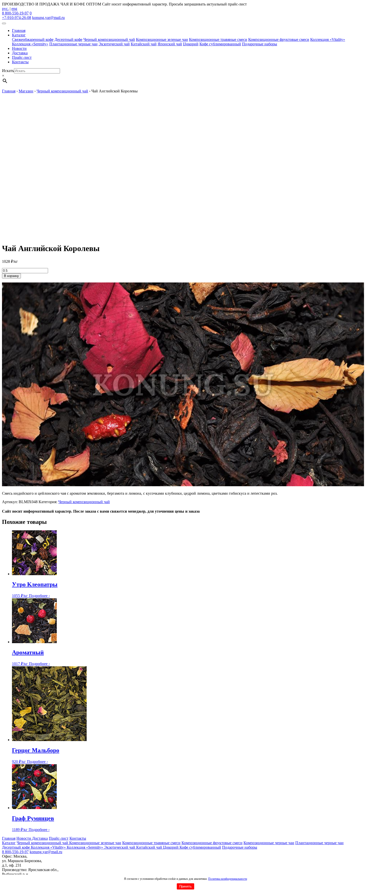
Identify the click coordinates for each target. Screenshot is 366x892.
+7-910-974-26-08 (16, 17)
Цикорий (190, 44)
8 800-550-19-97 (15, 13)
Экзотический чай (114, 44)
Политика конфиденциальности (227, 879)
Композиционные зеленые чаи (162, 39)
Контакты (20, 62)
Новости (19, 48)
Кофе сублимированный (220, 44)
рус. (5, 8)
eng (14, 8)
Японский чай (170, 44)
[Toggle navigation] (4, 23)
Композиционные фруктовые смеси (278, 39)
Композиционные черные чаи (269, 843)
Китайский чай (144, 44)
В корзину (11, 276)
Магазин (26, 91)
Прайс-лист (22, 57)
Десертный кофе (68, 39)
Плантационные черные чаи (73, 44)
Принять (185, 886)
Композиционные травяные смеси (218, 39)
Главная (18, 30)
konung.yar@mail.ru (48, 17)
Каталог (19, 35)
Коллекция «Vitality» (327, 39)
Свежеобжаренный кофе (33, 39)
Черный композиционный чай (109, 39)
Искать (8, 71)
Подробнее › (39, 596)
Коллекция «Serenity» (30, 44)
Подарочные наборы (259, 44)
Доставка (20, 53)
